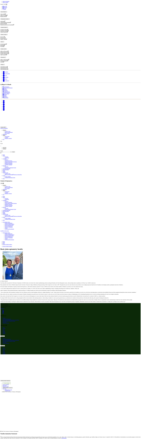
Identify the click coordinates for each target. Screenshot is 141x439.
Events (1, 46)
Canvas (4, 318)
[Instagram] (4, 104)
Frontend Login (7, 390)
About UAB (2, 345)
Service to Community (9, 227)
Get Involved (3, 44)
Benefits (2, 45)
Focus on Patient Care (9, 226)
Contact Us (2, 308)
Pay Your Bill (7, 133)
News (4, 330)
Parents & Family (4, 34)
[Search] (1, 141)
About (4, 155)
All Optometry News (6, 222)
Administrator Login (8, 389)
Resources (2, 38)
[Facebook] (4, 100)
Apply (4, 135)
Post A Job (4, 342)
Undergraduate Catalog (5, 22)
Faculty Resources (4, 53)
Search (1, 150)
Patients (2, 64)
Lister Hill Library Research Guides (9, 341)
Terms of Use (5, 386)
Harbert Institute (3, 60)
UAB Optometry (3, 69)
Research (4, 165)
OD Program (7, 136)
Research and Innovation (9, 225)
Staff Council (3, 54)
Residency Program (8, 138)
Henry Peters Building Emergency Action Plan (11, 340)
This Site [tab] (4, 147)
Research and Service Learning (6, 24)
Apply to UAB (3, 15)
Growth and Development (9, 239)
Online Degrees (3, 32)
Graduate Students (4, 27)
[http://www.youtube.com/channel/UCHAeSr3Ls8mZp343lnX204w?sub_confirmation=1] (3, 311)
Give (3, 139)
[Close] (6, 4)
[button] (70, 230)
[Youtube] (4, 106)
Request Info (3, 16)
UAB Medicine (3, 66)
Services (2, 36)
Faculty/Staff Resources (7, 339)
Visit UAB (2, 14)
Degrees (4, 328)
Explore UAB (3, 127)
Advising (2, 21)
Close (2, 183)
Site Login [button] (4, 388)
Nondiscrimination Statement (5, 380)
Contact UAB (6, 384)
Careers (4, 332)
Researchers (3, 57)
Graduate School (3, 29)
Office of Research (4, 59)
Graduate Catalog (3, 30)
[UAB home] (70, 126)
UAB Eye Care (7, 131)
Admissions (5, 134)
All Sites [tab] (4, 148)
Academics (4, 158)
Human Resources (4, 52)
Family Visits (3, 39)
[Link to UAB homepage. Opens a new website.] (10, 356)
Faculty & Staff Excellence (9, 224)
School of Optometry (4, 128)
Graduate (6, 137)
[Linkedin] (4, 109)
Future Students (3, 11)
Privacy (4, 385)
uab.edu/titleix (64, 438)
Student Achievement (8, 223)
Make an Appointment (9, 132)
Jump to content (5, 2)
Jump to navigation (6, 1)
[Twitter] (4, 102)
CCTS (1, 62)
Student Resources (6, 343)
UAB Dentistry (3, 68)
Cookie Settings (6, 383)
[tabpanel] (70, 151)
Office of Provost (3, 51)
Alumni (2, 41)
